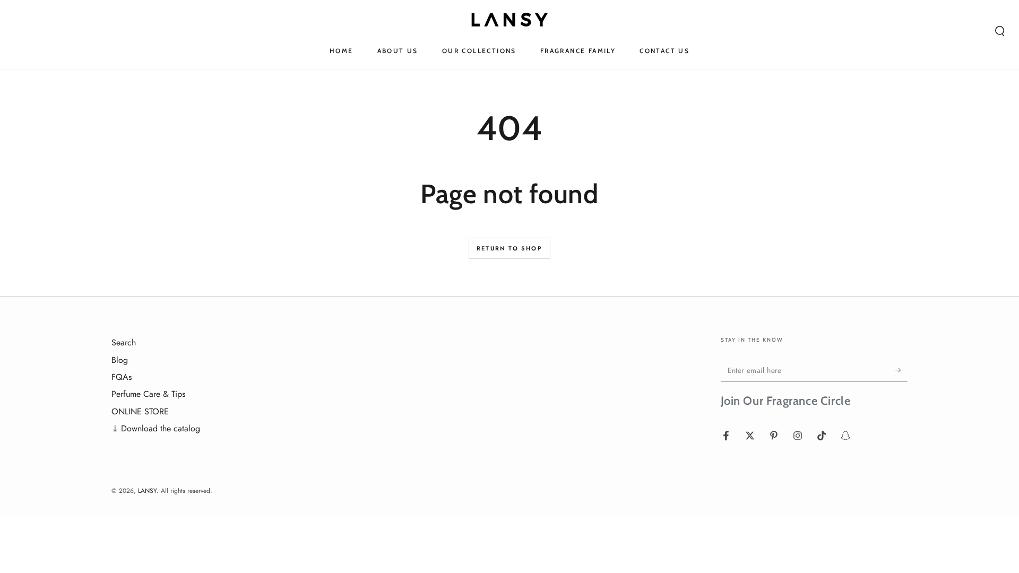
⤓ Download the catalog (155, 428)
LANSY (147, 491)
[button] (1000, 31)
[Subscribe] (901, 369)
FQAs (121, 377)
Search (123, 342)
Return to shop (509, 248)
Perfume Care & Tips (148, 394)
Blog (119, 360)
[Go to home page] (509, 19)
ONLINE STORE (140, 411)
